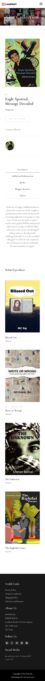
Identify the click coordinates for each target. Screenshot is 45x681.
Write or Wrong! (13, 410)
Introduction (10, 614)
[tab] (22, 170)
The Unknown (12, 479)
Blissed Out (11, 337)
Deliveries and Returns (14, 601)
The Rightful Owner (15, 548)
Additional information (22, 176)
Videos (23, 195)
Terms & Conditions (13, 594)
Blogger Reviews (22, 189)
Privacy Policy (10, 590)
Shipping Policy (11, 597)
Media (22, 182)
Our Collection (11, 626)
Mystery (17, 129)
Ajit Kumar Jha (14, 407)
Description (22, 169)
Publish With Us (11, 618)
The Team (9, 629)
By (6, 94)
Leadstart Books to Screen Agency (19, 622)
